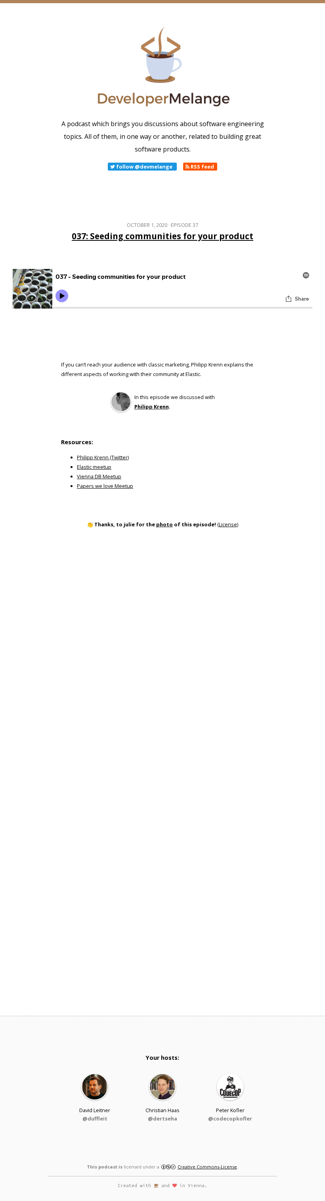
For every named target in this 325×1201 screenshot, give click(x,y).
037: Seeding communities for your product (162, 236)
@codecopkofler (230, 1118)
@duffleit (94, 1118)
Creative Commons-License (207, 1167)
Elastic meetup (94, 466)
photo (164, 524)
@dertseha (162, 1118)
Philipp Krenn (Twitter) (103, 457)
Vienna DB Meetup (99, 476)
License (228, 524)
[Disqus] (162, 652)
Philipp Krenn (151, 406)
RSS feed (201, 166)
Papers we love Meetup (105, 485)
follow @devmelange (144, 166)
